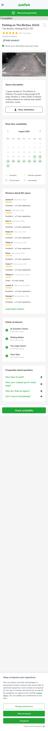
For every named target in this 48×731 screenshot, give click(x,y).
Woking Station (17, 337)
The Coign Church (18, 346)
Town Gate (15, 354)
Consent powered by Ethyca (33, 726)
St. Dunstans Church (19, 329)
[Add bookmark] (44, 25)
